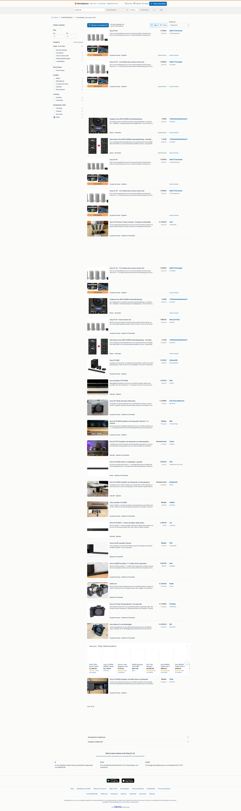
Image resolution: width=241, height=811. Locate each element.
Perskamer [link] (114, 794)
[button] (137, 3)
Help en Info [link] (113, 789)
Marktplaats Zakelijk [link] (83, 789)
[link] (81, 4)
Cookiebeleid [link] (150, 789)
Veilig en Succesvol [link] (99, 789)
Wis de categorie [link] (78, 42)
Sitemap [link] (152, 794)
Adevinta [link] (124, 794)
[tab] (154, 25)
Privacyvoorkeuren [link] (164, 789)
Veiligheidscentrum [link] (112, 3)
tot (67, 33)
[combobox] (89, 9)
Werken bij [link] (104, 794)
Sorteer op (172, 22)
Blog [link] (72, 789)
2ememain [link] (142, 794)
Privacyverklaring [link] (137, 789)
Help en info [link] (93, 3)
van (54, 33)
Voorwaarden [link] (102, 3)
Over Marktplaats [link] (92, 794)
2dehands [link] (133, 794)
